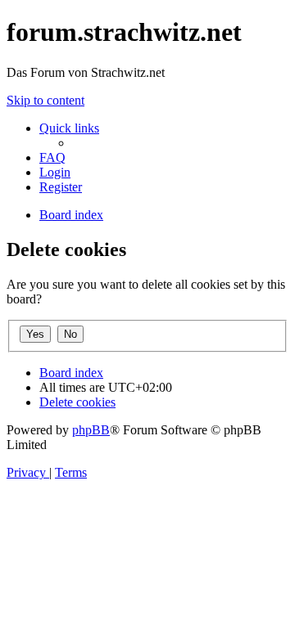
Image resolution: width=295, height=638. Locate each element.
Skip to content (45, 100)
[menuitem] (52, 157)
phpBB (91, 430)
